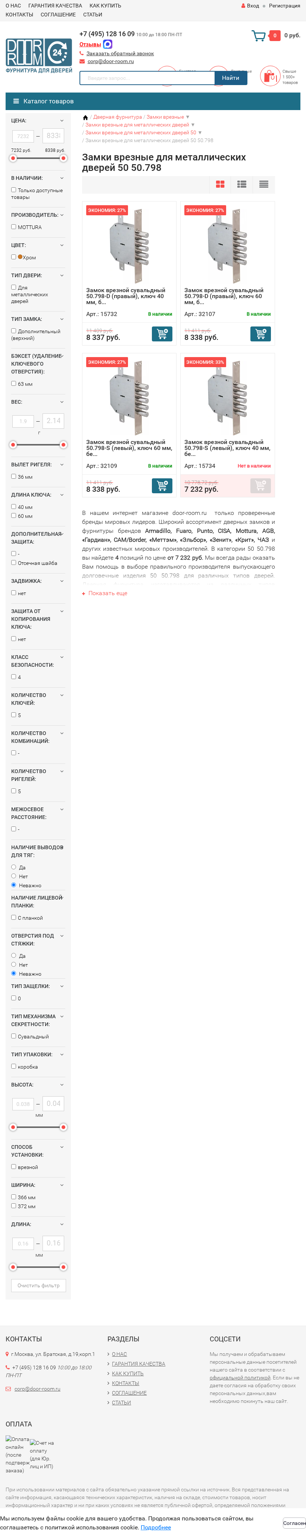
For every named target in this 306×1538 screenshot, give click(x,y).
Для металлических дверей (29, 294)
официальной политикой (240, 1378)
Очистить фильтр (39, 1285)
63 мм (25, 384)
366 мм (26, 1197)
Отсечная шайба (37, 563)
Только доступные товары (37, 193)
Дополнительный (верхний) (35, 334)
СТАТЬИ (92, 15)
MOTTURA (30, 227)
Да (22, 867)
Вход (253, 6)
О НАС (13, 6)
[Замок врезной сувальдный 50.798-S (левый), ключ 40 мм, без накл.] (227, 397)
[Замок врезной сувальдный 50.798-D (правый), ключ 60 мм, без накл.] (227, 246)
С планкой (30, 918)
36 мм (25, 477)
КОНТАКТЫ (19, 15)
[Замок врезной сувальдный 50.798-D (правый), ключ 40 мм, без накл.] (129, 246)
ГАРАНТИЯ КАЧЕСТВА (55, 6)
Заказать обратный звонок (120, 53)
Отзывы (90, 44)
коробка (28, 1067)
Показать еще (107, 593)
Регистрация (284, 6)
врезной (28, 1167)
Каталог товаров (48, 101)
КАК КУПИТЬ (105, 6)
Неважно (29, 885)
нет (22, 593)
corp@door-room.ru (111, 61)
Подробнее (156, 1527)
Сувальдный (33, 1037)
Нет (23, 876)
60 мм (25, 516)
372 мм (26, 1206)
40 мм (25, 507)
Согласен (294, 1523)
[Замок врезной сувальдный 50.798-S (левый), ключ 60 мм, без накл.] (129, 397)
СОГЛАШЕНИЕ (58, 15)
